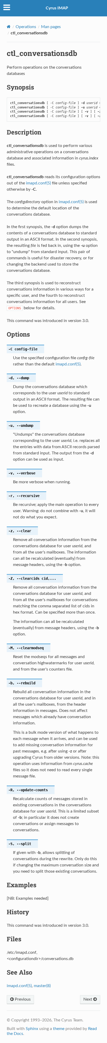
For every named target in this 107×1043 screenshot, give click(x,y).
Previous (22, 999)
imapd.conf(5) (38, 183)
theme (58, 1029)
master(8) (42, 986)
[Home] (9, 26)
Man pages (51, 27)
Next (88, 999)
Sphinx (32, 1029)
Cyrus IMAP (57, 8)
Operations (26, 27)
